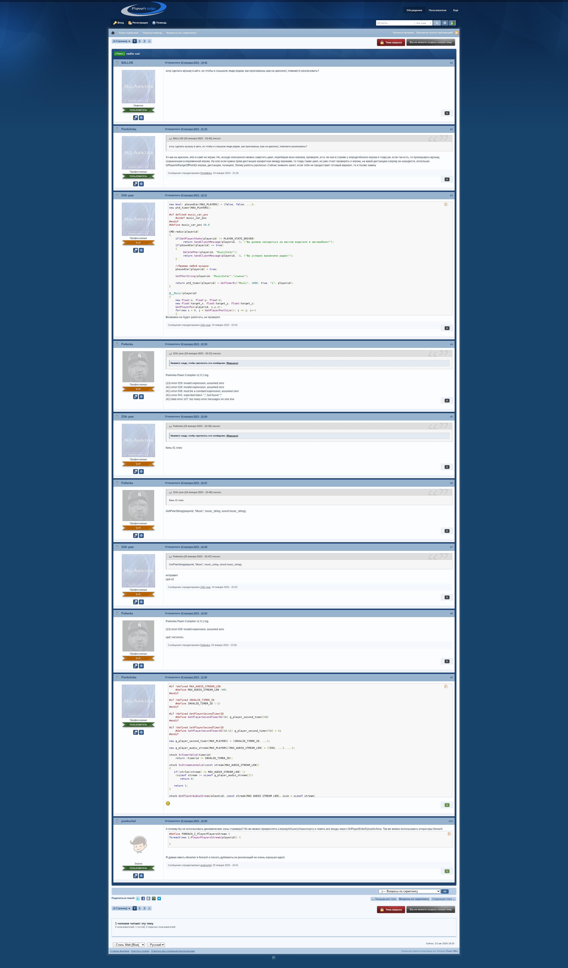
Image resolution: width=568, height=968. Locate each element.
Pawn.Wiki (452, 951)
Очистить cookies (140, 951)
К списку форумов (119, 951)
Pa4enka (127, 344)
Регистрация (140, 22)
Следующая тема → (443, 899)
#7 (451, 547)
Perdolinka (128, 129)
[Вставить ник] (135, 117)
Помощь (161, 22)
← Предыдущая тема (384, 899)
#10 (451, 821)
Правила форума (403, 32)
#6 (451, 483)
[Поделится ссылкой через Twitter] (138, 898)
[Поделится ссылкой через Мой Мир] (154, 898)
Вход (120, 22)
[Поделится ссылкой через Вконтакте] (148, 898)
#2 (451, 129)
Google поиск (452, 23)
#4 (451, 344)
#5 (451, 416)
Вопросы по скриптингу (414, 899)
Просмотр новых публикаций (434, 32)
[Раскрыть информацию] (141, 117)
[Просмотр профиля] (138, 86)
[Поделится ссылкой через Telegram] (159, 898)
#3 (451, 195)
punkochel (128, 821)
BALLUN (127, 62)
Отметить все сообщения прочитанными (173, 951)
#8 (451, 613)
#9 (451, 677)
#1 (451, 63)
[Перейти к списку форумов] (145, 8)
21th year (127, 195)
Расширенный (444, 23)
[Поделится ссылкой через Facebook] (143, 898)
